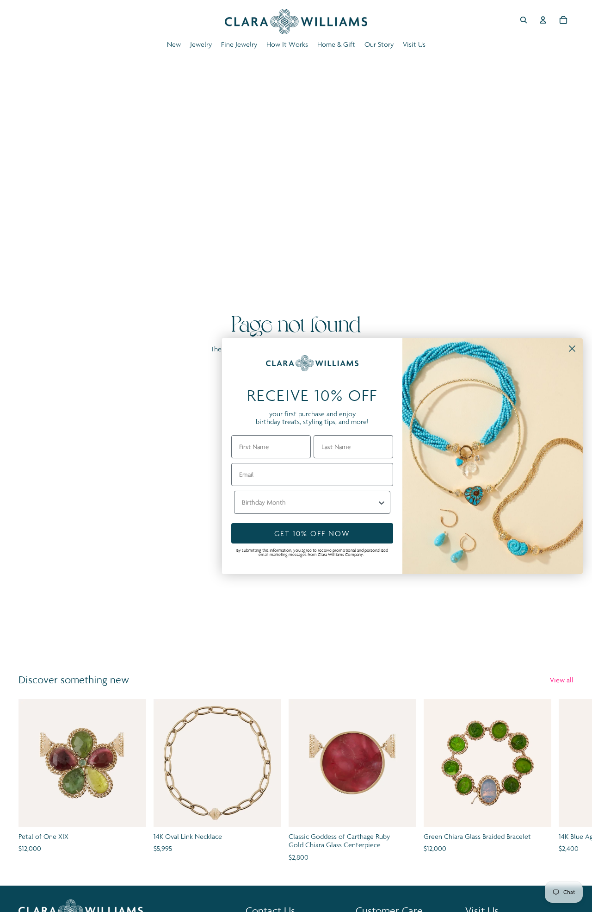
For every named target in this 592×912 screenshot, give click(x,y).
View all (562, 679)
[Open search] (523, 20)
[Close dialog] (572, 349)
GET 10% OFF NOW (312, 533)
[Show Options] (381, 503)
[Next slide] (563, 781)
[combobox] (309, 503)
